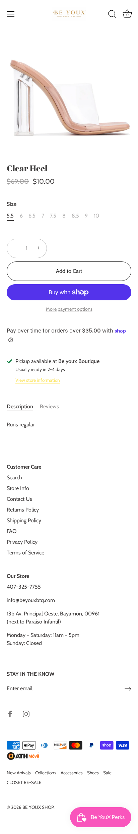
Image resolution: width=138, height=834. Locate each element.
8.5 (75, 216)
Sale (107, 772)
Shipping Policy (24, 520)
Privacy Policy (22, 542)
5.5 (10, 216)
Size (11, 204)
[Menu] (10, 14)
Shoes (93, 772)
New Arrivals (19, 772)
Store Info (18, 488)
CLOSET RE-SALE (24, 782)
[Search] (112, 15)
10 (96, 216)
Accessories (72, 772)
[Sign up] (128, 688)
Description (20, 406)
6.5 (32, 216)
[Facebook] (10, 713)
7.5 (53, 216)
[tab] (23, 407)
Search (14, 477)
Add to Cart (69, 271)
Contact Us (19, 499)
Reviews (49, 406)
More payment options (69, 309)
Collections (45, 772)
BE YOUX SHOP (38, 807)
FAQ (11, 531)
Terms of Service (25, 552)
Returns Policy (23, 510)
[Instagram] (26, 713)
